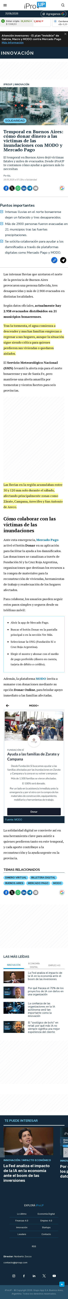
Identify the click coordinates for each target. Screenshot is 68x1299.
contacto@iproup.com (15, 1262)
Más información (13, 43)
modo (57, 883)
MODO (41, 678)
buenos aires (14, 883)
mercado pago (38, 883)
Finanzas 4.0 (21, 1220)
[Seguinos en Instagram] (13, 1276)
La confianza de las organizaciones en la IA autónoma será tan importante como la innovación (41, 1010)
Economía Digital (46, 1214)
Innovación (21, 1227)
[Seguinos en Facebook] (23, 1276)
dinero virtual (16, 877)
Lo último (22, 1214)
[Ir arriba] (62, 1284)
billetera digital (43, 877)
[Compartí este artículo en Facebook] (6, 188)
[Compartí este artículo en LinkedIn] (24, 188)
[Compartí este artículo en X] (12, 188)
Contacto (46, 1234)
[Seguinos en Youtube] (54, 1276)
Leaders (22, 1234)
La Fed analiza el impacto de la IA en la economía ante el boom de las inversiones (45, 976)
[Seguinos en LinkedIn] (34, 1276)
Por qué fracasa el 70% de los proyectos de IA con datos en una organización (46, 991)
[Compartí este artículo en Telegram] (29, 188)
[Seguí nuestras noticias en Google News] (62, 188)
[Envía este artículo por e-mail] (35, 188)
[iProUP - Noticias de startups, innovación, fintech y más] (34, 5)
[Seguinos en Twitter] (44, 1276)
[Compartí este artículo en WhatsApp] (18, 188)
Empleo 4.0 (46, 1220)
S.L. (9, 175)
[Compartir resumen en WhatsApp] (63, 260)
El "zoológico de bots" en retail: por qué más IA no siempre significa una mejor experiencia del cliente (44, 1027)
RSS (34, 1246)
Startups (46, 1227)
